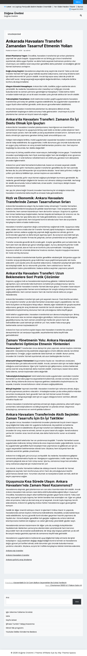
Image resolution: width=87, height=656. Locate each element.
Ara (7, 597)
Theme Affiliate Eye (44, 652)
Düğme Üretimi (14, 13)
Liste (8, 616)
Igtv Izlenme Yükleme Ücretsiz (19, 612)
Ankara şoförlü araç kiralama (19, 559)
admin (28, 50)
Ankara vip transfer (14, 550)
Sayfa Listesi (11, 620)
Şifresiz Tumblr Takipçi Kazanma (20, 624)
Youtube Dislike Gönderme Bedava (21, 632)
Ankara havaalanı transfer (17, 555)
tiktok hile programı (14, 628)
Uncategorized (14, 34)
